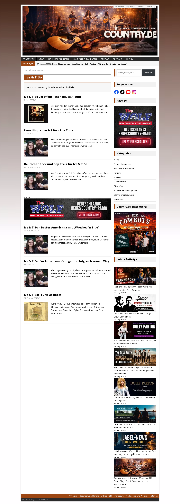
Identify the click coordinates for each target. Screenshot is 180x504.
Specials (117, 59)
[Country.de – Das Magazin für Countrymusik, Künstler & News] (90, 31)
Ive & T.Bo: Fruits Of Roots (42, 295)
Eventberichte (120, 181)
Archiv (129, 59)
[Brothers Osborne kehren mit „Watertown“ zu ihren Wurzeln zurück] (135, 414)
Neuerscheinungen (58, 59)
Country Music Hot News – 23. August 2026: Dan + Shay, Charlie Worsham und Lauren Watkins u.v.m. (134, 481)
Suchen (148, 72)
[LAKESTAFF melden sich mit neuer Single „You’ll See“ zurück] (135, 303)
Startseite (28, 59)
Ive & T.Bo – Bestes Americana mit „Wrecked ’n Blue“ (61, 227)
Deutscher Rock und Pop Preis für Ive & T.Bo (55, 164)
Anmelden (73, 496)
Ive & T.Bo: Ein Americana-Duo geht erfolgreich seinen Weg (66, 261)
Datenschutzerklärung (146, 6)
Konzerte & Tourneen (85, 59)
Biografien (118, 186)
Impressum (130, 6)
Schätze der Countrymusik (126, 190)
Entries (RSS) (106, 496)
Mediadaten (119, 6)
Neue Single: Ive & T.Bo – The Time (48, 130)
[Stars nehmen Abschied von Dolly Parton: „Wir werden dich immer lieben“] (135, 330)
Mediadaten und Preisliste (137, 496)
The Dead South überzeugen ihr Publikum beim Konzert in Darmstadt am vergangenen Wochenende (134, 370)
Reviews (105, 59)
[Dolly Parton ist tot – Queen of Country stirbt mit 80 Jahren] (135, 387)
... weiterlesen (100, 112)
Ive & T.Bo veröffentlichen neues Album (52, 97)
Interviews (118, 199)
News (41, 59)
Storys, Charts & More (124, 195)
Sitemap (154, 496)
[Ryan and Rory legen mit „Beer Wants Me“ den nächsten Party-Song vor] (135, 276)
